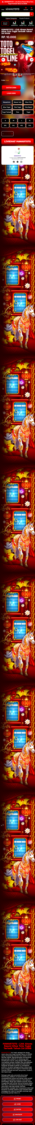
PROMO (18, 1099)
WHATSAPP (18, 1114)
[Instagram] (21, 161)
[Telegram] (17, 161)
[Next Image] (31, 59)
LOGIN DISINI (11, 93)
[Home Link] (13, 9)
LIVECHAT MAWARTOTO (17, 141)
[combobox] (15, 14)
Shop (2, 9)
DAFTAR (18, 1109)
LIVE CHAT (19, 1119)
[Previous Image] (3, 59)
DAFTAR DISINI (11, 87)
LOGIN (19, 1104)
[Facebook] (14, 161)
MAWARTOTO (6, 1052)
